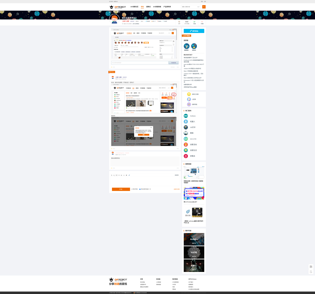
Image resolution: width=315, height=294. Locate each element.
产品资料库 (167, 7)
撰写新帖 (195, 31)
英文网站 (142, 282)
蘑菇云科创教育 (144, 287)
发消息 (148, 21)
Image (116, 175)
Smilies (126, 175)
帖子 (199, 6)
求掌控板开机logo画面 (190, 87)
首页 (110, 12)
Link (119, 175)
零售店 (174, 289)
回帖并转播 (135, 189)
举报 (178, 67)
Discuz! (198, 292)
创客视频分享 (188, 84)
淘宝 (173, 287)
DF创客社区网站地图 (194, 289)
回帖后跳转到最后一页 (146, 189)
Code (124, 175)
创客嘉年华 (143, 284)
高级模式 (177, 175)
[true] (204, 6)
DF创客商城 (157, 7)
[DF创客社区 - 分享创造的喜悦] (120, 10)
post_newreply (173, 62)
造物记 (148, 7)
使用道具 (173, 67)
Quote (121, 175)
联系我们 (191, 287)
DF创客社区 (134, 7)
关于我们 (191, 282)
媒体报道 (158, 284)
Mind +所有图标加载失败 (191, 71)
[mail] (311, 271)
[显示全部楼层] (136, 23)
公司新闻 (158, 282)
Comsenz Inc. (189, 292)
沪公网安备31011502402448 (141, 292)
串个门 (154, 21)
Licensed (204, 292)
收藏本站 (116, 1)
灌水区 (118, 11)
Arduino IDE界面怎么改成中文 (192, 68)
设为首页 (111, 1)
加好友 (160, 21)
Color (114, 175)
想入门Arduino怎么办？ (191, 202)
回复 (114, 67)
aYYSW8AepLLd (119, 153)
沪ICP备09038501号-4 (126, 292)
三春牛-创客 (125, 21)
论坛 (142, 7)
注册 (205, 1)
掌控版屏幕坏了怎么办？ (191, 57)
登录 (202, 1)
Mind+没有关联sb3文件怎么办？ (193, 78)
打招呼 (165, 21)
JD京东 (174, 284)
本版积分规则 (177, 189)
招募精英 (191, 284)
